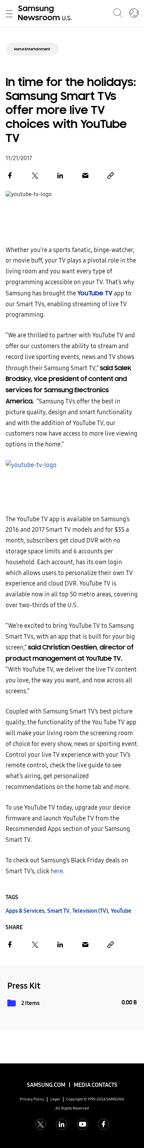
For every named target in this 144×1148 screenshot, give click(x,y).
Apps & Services (25, 910)
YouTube (121, 910)
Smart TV (58, 910)
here (57, 871)
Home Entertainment (32, 49)
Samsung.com (46, 1085)
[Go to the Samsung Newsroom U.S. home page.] (46, 14)
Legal (55, 1099)
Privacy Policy (32, 1099)
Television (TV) (90, 910)
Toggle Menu (9, 14)
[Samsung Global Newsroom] (133, 13)
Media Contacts (95, 1085)
